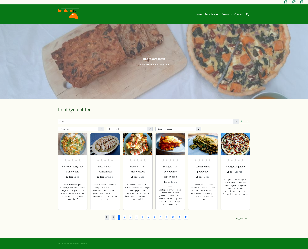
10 (173, 217)
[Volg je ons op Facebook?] (285, 2)
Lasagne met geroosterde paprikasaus (170, 171)
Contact (238, 14)
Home (199, 14)
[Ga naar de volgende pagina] (179, 217)
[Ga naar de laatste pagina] (186, 217)
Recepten (210, 14)
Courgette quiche (235, 166)
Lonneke (109, 176)
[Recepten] (217, 14)
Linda (76, 176)
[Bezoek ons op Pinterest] (301, 2)
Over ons (227, 14)
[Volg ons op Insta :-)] (293, 2)
